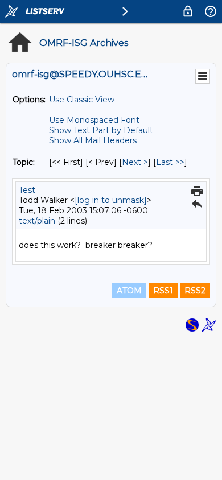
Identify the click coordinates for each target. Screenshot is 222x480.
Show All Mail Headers (93, 140)
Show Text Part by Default (101, 130)
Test (27, 190)
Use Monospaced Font (94, 120)
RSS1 (163, 290)
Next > (135, 162)
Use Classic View (81, 99)
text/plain (37, 221)
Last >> (170, 162)
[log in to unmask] (111, 200)
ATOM (129, 290)
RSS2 (194, 290)
